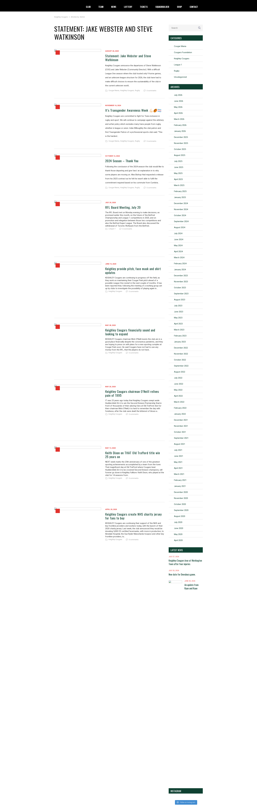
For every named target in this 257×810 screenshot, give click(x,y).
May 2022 (178, 390)
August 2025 (179, 155)
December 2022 (181, 348)
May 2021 (178, 462)
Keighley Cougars (115, 291)
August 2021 (179, 444)
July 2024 (178, 233)
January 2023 (180, 342)
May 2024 (178, 245)
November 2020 (181, 498)
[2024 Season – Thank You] (77, 172)
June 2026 (178, 101)
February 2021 (180, 480)
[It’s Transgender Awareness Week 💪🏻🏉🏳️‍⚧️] (77, 123)
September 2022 (181, 366)
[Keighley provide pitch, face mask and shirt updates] (77, 287)
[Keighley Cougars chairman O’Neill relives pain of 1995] (77, 410)
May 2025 (178, 173)
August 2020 (179, 516)
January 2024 (180, 269)
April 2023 (178, 324)
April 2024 (178, 251)
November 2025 (181, 143)
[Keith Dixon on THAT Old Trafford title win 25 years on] (77, 471)
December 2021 (181, 420)
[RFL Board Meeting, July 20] (77, 226)
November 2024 (181, 209)
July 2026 (178, 95)
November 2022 (181, 354)
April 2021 (178, 468)
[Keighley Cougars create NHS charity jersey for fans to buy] (77, 532)
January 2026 (180, 131)
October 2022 (180, 360)
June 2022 (178, 384)
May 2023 (178, 317)
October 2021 (180, 432)
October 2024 (180, 215)
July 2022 (178, 378)
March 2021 (179, 474)
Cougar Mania (180, 46)
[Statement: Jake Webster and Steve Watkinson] (77, 71)
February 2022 (180, 408)
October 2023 (180, 287)
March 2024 (179, 257)
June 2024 (178, 239)
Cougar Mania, (114, 90)
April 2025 (178, 179)
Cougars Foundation (183, 52)
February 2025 (180, 191)
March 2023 (179, 330)
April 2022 (178, 396)
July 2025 (178, 161)
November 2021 (181, 426)
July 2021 (178, 450)
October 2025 (180, 149)
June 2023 (178, 311)
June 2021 (178, 456)
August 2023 (179, 299)
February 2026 (180, 125)
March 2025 (179, 185)
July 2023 (178, 305)
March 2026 (179, 119)
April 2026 (178, 113)
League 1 (112, 229)
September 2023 (181, 293)
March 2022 (179, 402)
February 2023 (180, 336)
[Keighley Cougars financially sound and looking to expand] (77, 348)
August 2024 (179, 227)
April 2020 (178, 540)
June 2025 (178, 167)
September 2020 (181, 510)
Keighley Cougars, (127, 90)
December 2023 (181, 275)
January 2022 (180, 414)
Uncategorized (180, 77)
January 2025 (180, 197)
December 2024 (181, 203)
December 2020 (181, 492)
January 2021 (180, 486)
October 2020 (180, 504)
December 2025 (181, 137)
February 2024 (180, 263)
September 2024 (181, 221)
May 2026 (178, 107)
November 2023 (181, 281)
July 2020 (178, 522)
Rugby (137, 90)
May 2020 (178, 534)
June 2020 (178, 528)
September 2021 (181, 438)
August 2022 (179, 372)
